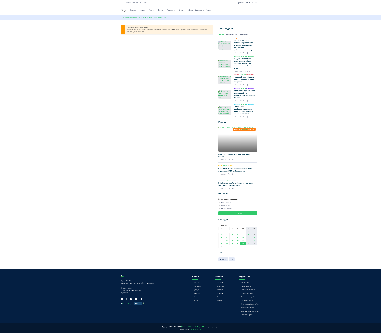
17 (221, 240)
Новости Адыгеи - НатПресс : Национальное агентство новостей (144, 17)
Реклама (128, 2)
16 (254, 237)
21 (243, 240)
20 (238, 240)
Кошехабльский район (248, 297)
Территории (171, 10)
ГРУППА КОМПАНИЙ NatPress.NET (192, 327)
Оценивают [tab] (244, 34)
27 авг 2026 (238, 85)
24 (221, 243)
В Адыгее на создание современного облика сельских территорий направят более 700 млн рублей (243, 63)
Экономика (197, 286)
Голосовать (238, 213)
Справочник (199, 10)
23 (254, 240)
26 (232, 243)
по (232, 259)
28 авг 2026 (223, 159)
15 (248, 237)
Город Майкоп (245, 282)
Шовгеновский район (248, 307)
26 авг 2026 (238, 71)
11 (227, 237)
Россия (133, 10)
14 (243, 237)
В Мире (142, 10)
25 (227, 243)
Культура (196, 290)
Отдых (181, 10)
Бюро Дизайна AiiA (195, 329)
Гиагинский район (247, 300)
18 (227, 240)
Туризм (196, 300)
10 (221, 237)
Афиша (190, 10)
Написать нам (136, 2)
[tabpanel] (237, 77)
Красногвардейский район (249, 304)
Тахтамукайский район (248, 290)
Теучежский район (247, 293)
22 (248, 240)
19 (232, 240)
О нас (145, 2)
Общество (197, 293)
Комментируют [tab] (232, 34)
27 (238, 243)
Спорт (196, 297)
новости (223, 259)
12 (232, 237)
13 (238, 237)
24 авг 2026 (238, 53)
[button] (259, 10)
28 (243, 243)
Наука (160, 10)
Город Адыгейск (246, 286)
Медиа (208, 10)
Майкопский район (247, 315)
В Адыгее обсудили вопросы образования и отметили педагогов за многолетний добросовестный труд (243, 45)
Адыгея (151, 10)
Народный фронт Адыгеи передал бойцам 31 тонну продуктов (244, 79)
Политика (197, 282)
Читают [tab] (221, 34)
